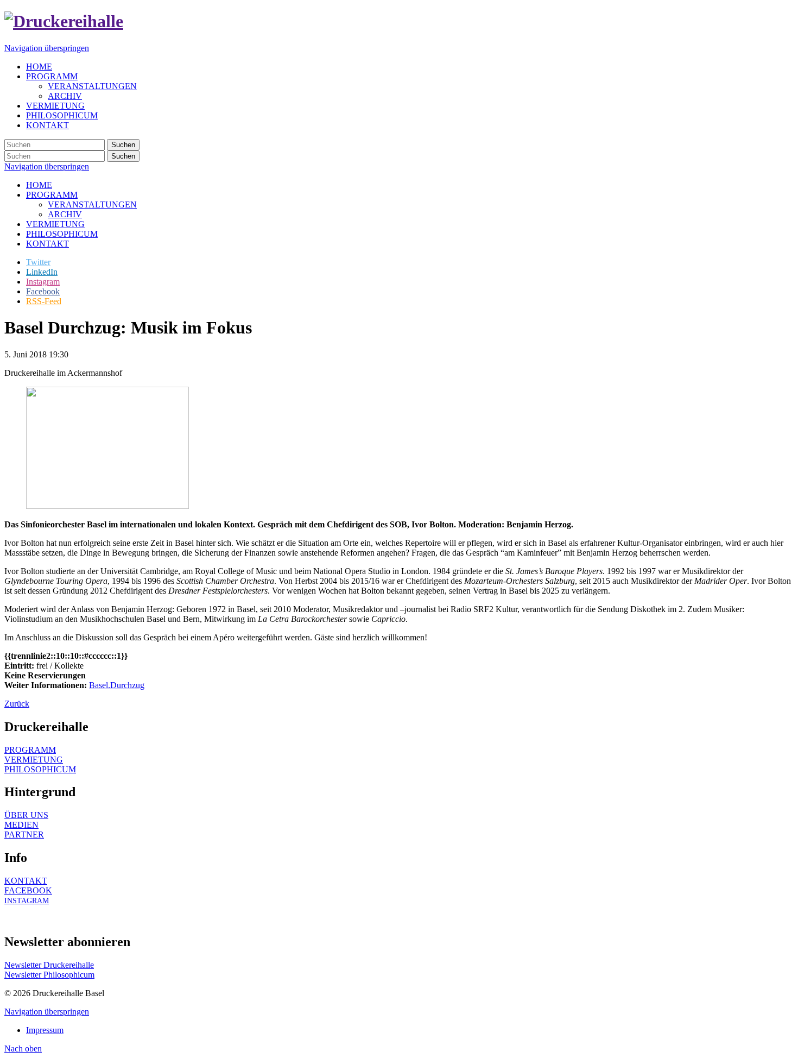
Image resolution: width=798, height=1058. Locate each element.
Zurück (16, 703)
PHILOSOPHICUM (62, 233)
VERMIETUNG (55, 224)
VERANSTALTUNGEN (92, 204)
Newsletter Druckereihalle (49, 964)
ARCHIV (65, 214)
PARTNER (24, 834)
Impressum (45, 1030)
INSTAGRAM (26, 901)
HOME (39, 185)
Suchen (123, 145)
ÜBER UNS (26, 815)
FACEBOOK (28, 890)
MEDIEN (21, 824)
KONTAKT (47, 243)
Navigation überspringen (46, 48)
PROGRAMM (52, 194)
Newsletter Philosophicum (49, 974)
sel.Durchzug (121, 685)
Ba (94, 685)
